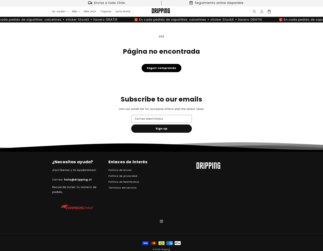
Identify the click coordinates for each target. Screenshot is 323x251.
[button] (60, 11)
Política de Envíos (120, 170)
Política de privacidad (123, 176)
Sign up (161, 129)
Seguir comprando (161, 68)
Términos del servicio (123, 187)
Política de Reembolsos (124, 182)
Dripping (166, 249)
